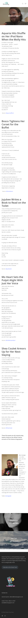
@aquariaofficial (10, 113)
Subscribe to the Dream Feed (10, 567)
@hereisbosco (9, 191)
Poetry (14, 12)
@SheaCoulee (9, 428)
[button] (25, 3)
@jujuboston (9, 269)
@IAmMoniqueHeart (10, 340)
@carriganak (8, 496)
